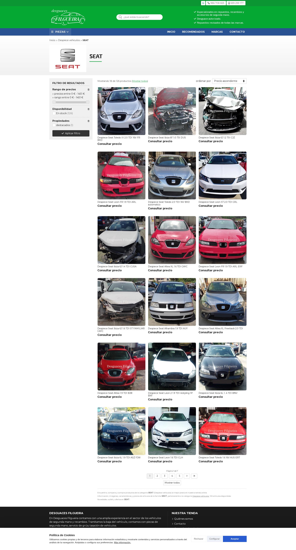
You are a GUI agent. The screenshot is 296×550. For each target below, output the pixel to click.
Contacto (180, 523)
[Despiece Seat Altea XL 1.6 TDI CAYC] (172, 240)
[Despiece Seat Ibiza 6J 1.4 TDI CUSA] (121, 240)
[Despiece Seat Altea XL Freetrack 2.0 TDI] (223, 302)
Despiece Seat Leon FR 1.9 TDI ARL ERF (221, 266)
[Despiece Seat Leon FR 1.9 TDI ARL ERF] (223, 240)
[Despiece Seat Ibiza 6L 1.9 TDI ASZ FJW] (121, 431)
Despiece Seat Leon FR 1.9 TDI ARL (116, 202)
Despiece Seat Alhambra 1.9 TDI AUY (168, 328)
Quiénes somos (183, 518)
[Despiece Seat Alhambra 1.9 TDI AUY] (172, 302)
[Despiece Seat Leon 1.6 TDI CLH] (172, 431)
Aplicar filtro (72, 133)
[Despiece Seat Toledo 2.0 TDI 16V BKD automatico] (172, 175)
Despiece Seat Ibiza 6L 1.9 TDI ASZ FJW (119, 457)
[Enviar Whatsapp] (203, 3)
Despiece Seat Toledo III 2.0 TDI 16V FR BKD (118, 139)
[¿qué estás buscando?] (139, 17)
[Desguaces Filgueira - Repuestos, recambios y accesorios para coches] (68, 17)
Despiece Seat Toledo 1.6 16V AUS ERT (219, 457)
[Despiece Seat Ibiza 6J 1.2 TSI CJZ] (223, 111)
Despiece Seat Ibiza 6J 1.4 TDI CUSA (116, 266)
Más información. (122, 542)
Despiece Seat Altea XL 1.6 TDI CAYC (167, 266)
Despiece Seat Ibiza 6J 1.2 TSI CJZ (217, 137)
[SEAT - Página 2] (187, 476)
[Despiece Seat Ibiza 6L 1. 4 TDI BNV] (223, 366)
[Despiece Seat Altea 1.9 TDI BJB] (121, 366)
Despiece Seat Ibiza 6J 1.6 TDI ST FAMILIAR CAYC (121, 329)
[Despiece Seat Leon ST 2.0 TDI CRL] (223, 175)
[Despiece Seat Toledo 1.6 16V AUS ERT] (223, 431)
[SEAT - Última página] (194, 476)
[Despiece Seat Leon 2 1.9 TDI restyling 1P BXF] (172, 366)
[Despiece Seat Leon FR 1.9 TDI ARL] (121, 175)
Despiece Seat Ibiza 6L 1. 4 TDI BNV (218, 393)
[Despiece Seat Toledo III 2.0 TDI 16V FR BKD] (121, 111)
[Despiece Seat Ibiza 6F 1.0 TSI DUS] (172, 111)
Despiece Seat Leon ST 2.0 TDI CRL (218, 202)
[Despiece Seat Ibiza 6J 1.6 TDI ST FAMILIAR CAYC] (121, 302)
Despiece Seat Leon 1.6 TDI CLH (165, 457)
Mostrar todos (139, 81)
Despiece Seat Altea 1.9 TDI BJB (114, 393)
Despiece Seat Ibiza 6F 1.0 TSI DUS (167, 137)
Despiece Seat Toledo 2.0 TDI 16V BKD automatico (169, 203)
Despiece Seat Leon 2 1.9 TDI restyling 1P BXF (170, 394)
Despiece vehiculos (201, 496)
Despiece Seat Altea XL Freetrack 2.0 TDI (221, 328)
